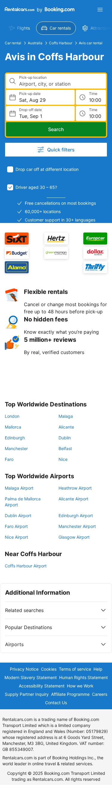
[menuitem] (19, 28)
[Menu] (100, 9)
